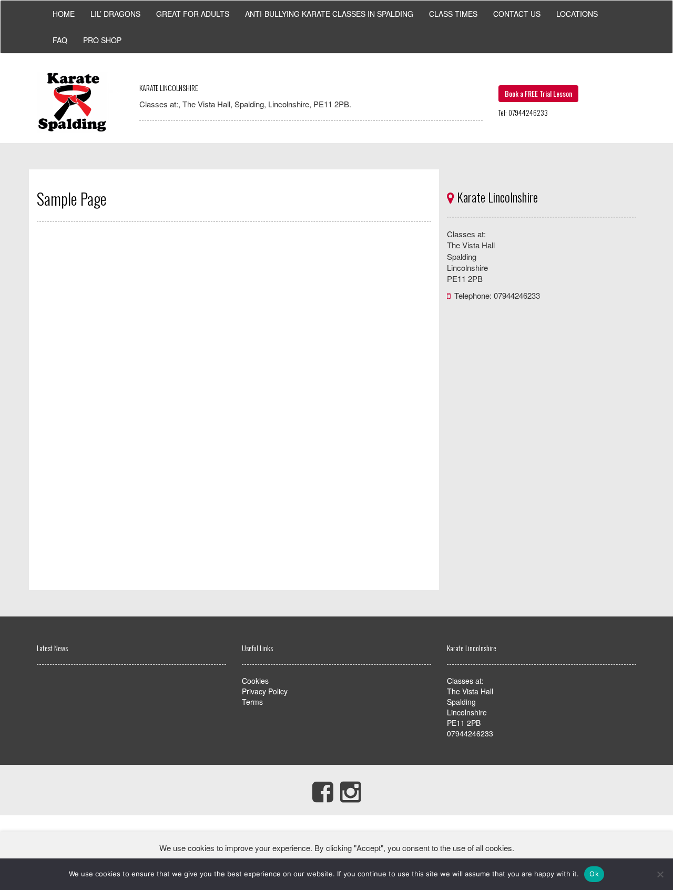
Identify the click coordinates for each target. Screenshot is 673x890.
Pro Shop (102, 40)
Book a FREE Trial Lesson (538, 93)
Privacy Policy (265, 691)
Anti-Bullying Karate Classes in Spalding (329, 13)
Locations (577, 13)
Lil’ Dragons (115, 13)
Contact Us (517, 13)
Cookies (255, 680)
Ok (594, 873)
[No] (660, 874)
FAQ (60, 40)
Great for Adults (192, 13)
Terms (252, 701)
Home (64, 13)
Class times (453, 13)
